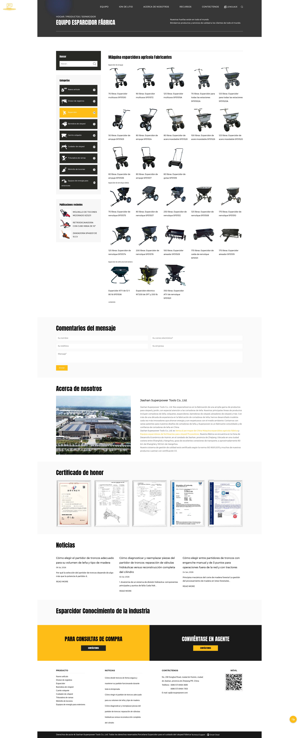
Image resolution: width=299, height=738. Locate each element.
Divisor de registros (64, 680)
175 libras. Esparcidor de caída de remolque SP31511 (202, 254)
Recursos (185, 6)
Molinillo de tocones (64, 701)
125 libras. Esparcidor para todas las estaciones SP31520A (231, 97)
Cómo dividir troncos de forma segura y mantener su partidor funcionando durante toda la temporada (217, 562)
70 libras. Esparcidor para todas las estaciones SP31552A (203, 97)
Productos (73, 16)
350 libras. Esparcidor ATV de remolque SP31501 (174, 294)
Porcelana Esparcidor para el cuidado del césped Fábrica (164, 734)
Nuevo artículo (62, 676)
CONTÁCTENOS (93, 648)
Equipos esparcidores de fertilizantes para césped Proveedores (169, 434)
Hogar (60, 16)
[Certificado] (77, 503)
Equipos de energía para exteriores (70, 705)
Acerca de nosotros (156, 6)
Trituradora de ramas (64, 698)
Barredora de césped (64, 687)
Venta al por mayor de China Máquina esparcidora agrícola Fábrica (206, 431)
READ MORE (68, 591)
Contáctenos (210, 6)
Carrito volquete (62, 691)
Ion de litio (126, 6)
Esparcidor (60, 683)
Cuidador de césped (64, 694)
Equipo (104, 6)
